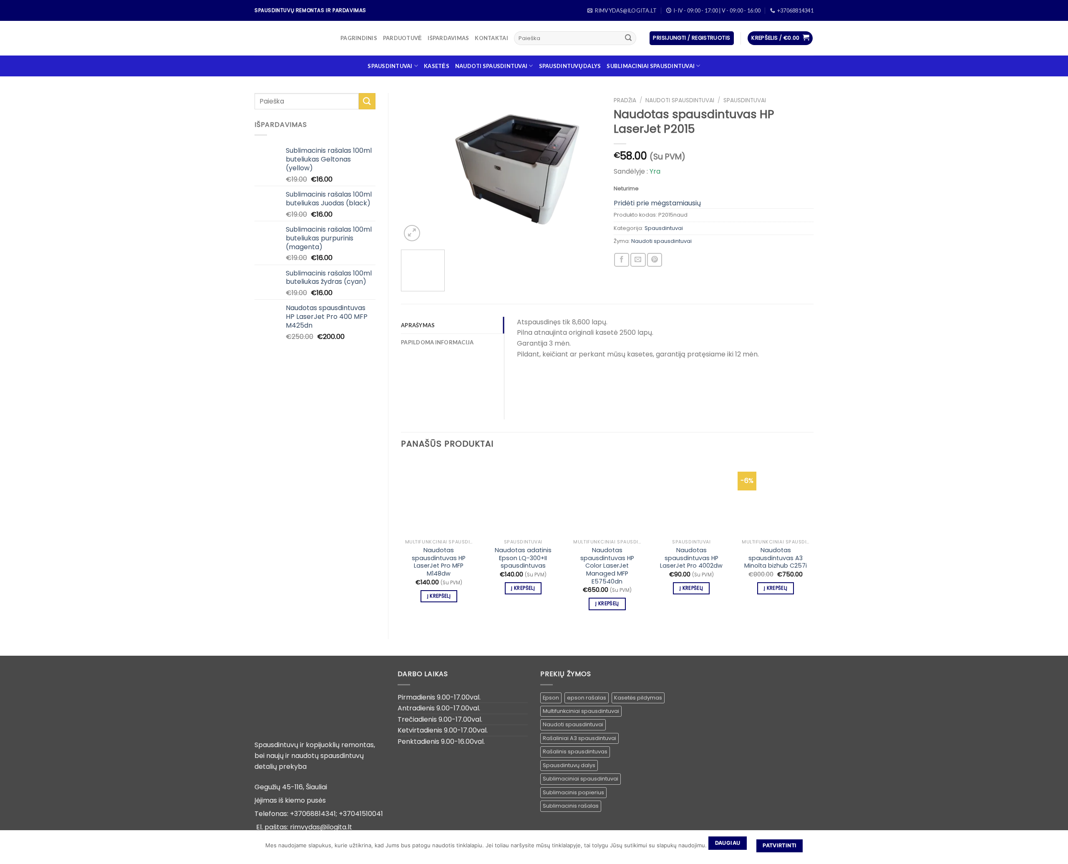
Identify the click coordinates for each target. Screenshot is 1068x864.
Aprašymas (418, 325)
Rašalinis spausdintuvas (575, 751)
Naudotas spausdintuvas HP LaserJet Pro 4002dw (691, 558)
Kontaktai (491, 38)
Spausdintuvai (390, 66)
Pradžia (625, 100)
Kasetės (436, 66)
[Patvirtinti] (1057, 847)
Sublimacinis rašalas (571, 805)
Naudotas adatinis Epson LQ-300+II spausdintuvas (523, 558)
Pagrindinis (358, 38)
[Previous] (415, 168)
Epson (551, 697)
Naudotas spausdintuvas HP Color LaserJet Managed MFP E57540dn (607, 566)
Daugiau (728, 843)
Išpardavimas (448, 38)
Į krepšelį (439, 596)
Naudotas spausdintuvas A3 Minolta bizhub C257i (775, 558)
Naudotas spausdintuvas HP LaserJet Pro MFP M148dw (439, 562)
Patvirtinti (779, 845)
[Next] (586, 168)
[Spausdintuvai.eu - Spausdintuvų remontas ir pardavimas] (291, 38)
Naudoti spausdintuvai (491, 66)
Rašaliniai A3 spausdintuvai (579, 738)
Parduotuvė (402, 38)
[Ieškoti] (628, 38)
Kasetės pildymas (638, 697)
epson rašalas (586, 697)
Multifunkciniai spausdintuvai (581, 711)
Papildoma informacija (437, 342)
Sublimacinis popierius (573, 792)
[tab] (452, 325)
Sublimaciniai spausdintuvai (651, 66)
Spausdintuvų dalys (570, 66)
